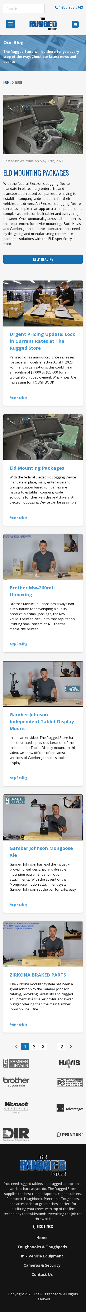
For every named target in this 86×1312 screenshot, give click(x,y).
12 (61, 1046)
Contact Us (42, 1274)
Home (7, 82)
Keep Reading (43, 259)
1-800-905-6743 (71, 7)
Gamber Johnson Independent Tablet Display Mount (42, 721)
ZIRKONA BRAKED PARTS (38, 975)
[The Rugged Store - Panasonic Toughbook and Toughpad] (43, 23)
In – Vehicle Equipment (42, 1256)
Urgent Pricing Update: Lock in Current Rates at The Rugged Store (42, 341)
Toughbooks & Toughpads (42, 1247)
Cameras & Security (42, 1265)
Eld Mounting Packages (37, 468)
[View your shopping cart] (76, 25)
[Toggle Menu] (11, 24)
